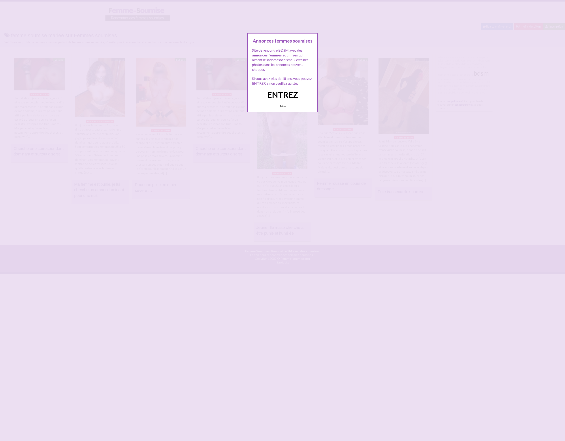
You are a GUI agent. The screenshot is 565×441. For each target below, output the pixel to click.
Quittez (282, 106)
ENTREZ (282, 94)
